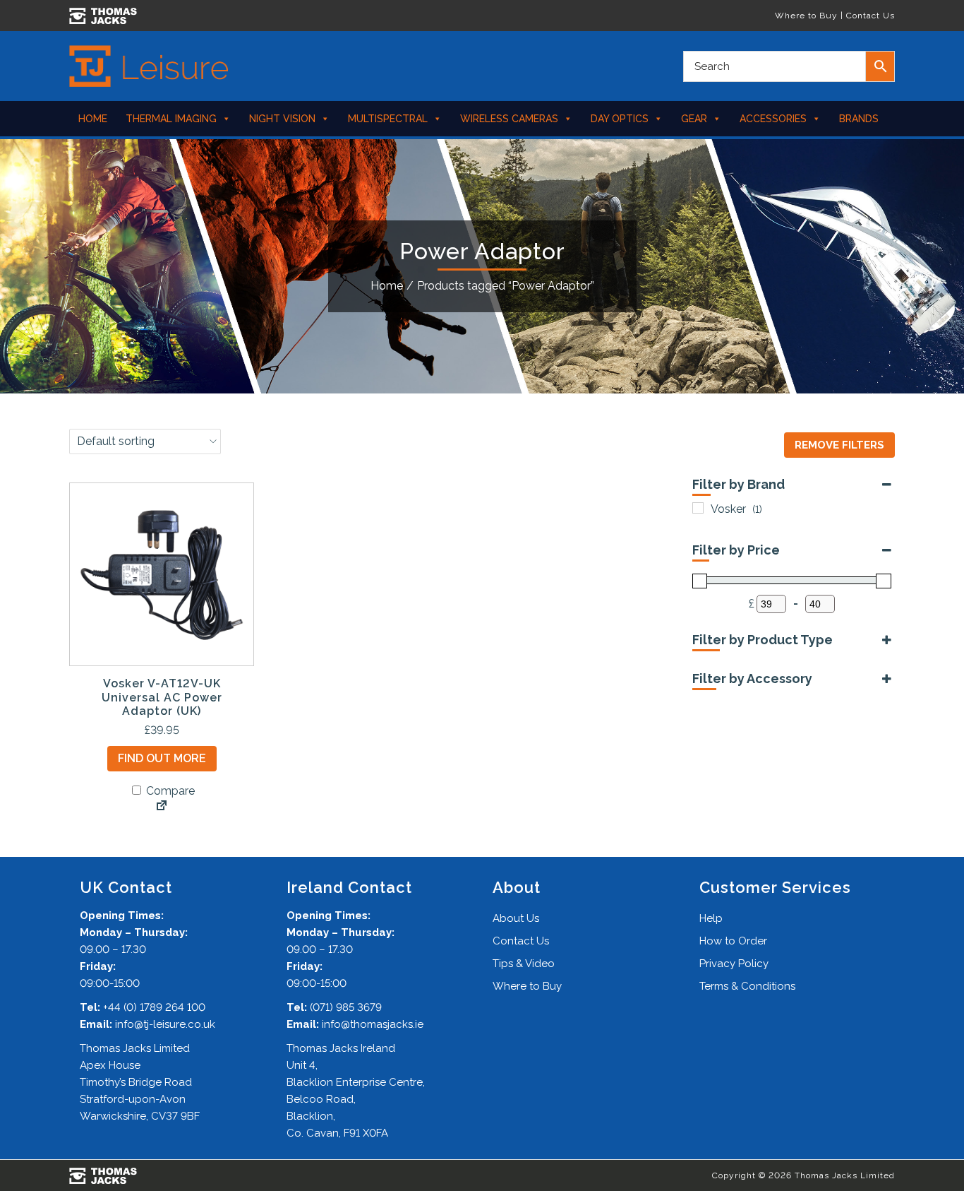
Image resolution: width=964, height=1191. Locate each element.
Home (92, 118)
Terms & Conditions (747, 986)
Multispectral (388, 118)
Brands (859, 118)
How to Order (733, 941)
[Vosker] (698, 508)
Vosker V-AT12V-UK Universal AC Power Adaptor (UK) (162, 697)
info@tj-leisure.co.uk (165, 1024)
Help (711, 918)
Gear (694, 118)
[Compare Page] (161, 807)
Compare (169, 791)
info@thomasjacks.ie (372, 1024)
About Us (516, 918)
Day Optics (620, 118)
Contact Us (870, 15)
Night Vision (282, 118)
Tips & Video (524, 963)
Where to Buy (806, 15)
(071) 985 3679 (346, 1007)
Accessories (773, 118)
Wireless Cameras (509, 118)
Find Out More (162, 758)
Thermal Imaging (171, 118)
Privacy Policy (734, 963)
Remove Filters (839, 445)
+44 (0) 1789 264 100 (154, 1007)
